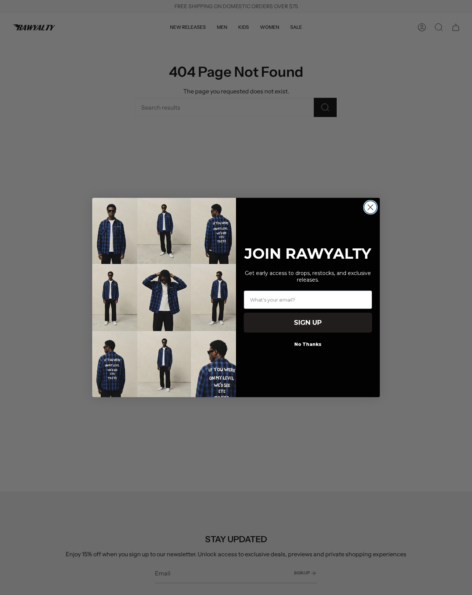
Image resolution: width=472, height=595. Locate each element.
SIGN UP (308, 323)
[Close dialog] (370, 207)
